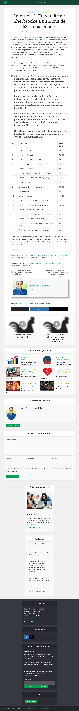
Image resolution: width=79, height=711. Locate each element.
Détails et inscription (33, 528)
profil (25, 667)
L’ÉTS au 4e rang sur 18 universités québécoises (43, 263)
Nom (8, 459)
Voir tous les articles (13, 425)
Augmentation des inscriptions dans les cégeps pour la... (28, 362)
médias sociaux (17, 303)
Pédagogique (33, 369)
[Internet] (31, 637)
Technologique (26, 371)
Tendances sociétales (44, 12)
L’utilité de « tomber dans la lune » (63, 388)
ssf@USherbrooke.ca (30, 618)
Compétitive (31, 12)
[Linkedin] (26, 637)
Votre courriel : (28, 679)
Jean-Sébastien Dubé (55, 32)
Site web (54, 459)
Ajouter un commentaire (37, 32)
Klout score (18, 37)
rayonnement (29, 303)
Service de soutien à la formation (40, 708)
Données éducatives (62, 357)
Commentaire (11, 440)
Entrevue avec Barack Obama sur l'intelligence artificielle (23, 272)
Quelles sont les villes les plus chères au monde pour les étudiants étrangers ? (55, 273)
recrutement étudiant (44, 303)
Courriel (31, 459)
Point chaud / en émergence (29, 384)
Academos (34, 40)
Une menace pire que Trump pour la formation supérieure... (64, 362)
